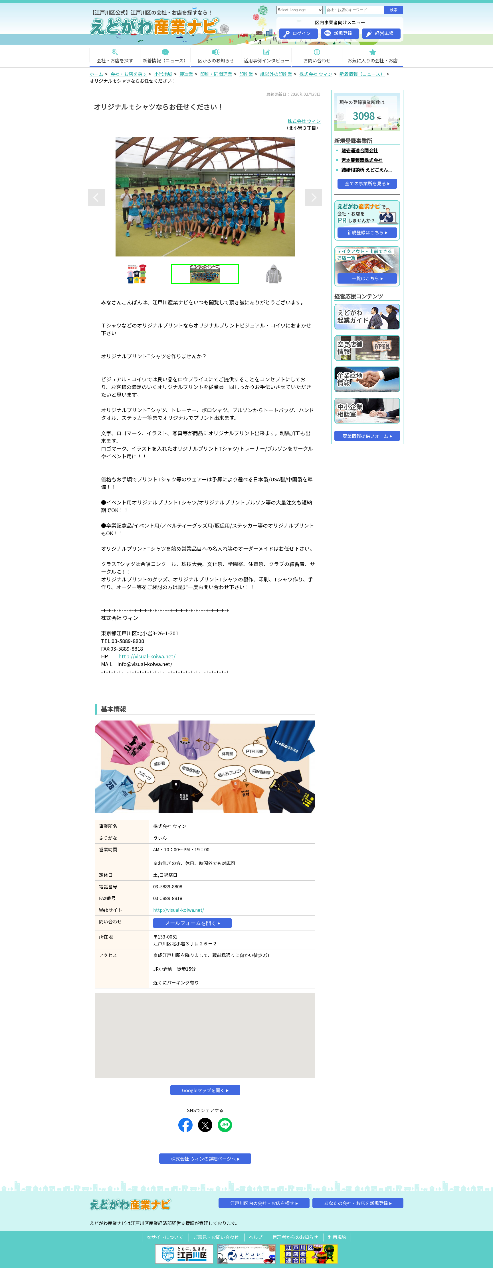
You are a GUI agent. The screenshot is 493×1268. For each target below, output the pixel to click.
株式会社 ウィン (315, 73)
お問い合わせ (317, 60)
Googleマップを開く (203, 1090)
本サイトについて (165, 1237)
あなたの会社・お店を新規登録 (356, 1203)
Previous (96, 197)
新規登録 (343, 33)
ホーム (96, 73)
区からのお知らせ (216, 60)
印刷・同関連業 (216, 73)
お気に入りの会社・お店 (372, 60)
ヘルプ (255, 1237)
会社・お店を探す (115, 60)
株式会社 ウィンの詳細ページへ (203, 1158)
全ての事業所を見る (365, 183)
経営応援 (384, 33)
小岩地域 (163, 73)
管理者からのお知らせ (295, 1237)
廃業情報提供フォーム (365, 435)
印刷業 (246, 73)
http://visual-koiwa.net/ (146, 656)
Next (313, 197)
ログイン (301, 33)
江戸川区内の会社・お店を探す (262, 1203)
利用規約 (337, 1237)
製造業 (186, 73)
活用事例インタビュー (266, 60)
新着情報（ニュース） (165, 60)
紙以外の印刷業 (276, 73)
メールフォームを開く (190, 923)
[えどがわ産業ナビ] (155, 34)
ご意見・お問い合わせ (216, 1237)
